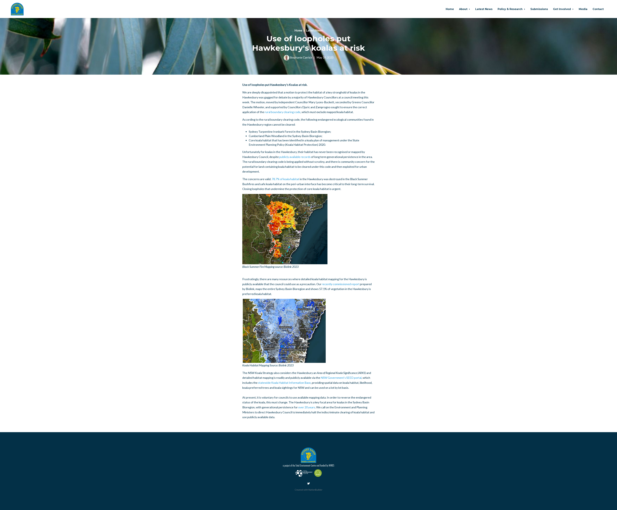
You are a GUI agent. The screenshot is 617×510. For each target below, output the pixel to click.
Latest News (483, 9)
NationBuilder (315, 489)
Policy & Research (510, 9)
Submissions (539, 9)
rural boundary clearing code (282, 112)
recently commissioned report (340, 284)
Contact (598, 9)
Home (450, 9)
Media (583, 9)
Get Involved (562, 9)
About (463, 9)
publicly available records (295, 157)
